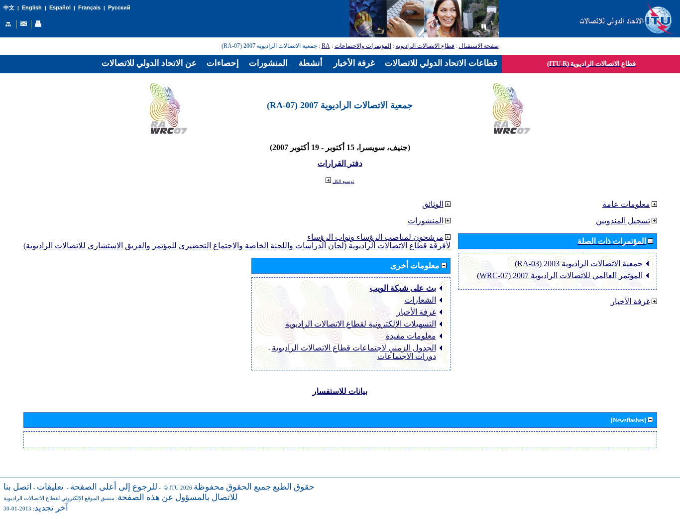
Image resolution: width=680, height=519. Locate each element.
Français (89, 7)
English (32, 7)
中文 (8, 7)
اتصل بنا (17, 487)
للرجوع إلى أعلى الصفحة (113, 487)
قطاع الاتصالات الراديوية (425, 45)
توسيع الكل (343, 181)
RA (326, 45)
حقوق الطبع (294, 487)
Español (60, 7)
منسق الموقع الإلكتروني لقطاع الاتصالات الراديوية (58, 498)
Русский (119, 7)
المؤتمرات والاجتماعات (363, 45)
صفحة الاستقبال (479, 45)
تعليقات (50, 487)
